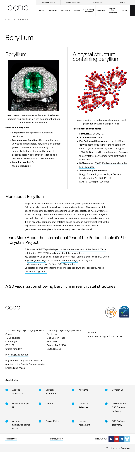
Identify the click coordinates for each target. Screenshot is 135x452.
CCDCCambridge (66, 264)
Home (41, 11)
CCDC (8, 20)
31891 (98, 163)
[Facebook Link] (111, 439)
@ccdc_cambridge (36, 260)
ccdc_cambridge (33, 264)
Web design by (118, 448)
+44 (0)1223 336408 (18, 355)
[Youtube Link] (116, 439)
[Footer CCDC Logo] (12, 307)
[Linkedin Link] (121, 439)
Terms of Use (11, 439)
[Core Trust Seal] (111, 312)
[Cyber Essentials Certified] (124, 312)
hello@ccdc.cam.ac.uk (110, 336)
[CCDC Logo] (18, 8)
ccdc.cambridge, (69, 260)
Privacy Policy (56, 439)
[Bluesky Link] (127, 439)
